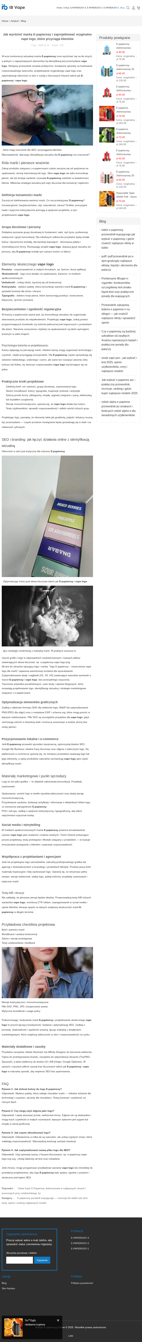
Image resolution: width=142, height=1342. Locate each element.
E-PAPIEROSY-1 (111, 8)
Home (59, 8)
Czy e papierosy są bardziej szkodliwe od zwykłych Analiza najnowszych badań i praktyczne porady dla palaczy (119, 340)
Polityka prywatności (82, 1283)
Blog (122, 8)
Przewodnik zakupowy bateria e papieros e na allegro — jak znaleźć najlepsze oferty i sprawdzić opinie (118, 313)
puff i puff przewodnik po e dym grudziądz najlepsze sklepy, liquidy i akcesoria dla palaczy (119, 263)
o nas (66, 8)
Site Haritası (8, 1288)
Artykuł (14, 21)
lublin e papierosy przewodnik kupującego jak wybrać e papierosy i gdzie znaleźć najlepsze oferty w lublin (118, 238)
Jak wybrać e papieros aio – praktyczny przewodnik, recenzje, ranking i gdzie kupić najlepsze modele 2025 (119, 386)
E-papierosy (54, 178)
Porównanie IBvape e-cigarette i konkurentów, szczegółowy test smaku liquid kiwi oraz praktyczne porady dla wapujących (117, 287)
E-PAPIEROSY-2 (95, 8)
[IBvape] (13, 7)
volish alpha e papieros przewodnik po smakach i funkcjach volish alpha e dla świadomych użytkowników (118, 408)
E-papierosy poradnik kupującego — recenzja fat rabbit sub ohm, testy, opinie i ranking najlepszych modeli (45, 1200)
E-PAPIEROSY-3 (78, 8)
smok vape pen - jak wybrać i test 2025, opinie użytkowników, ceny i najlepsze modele (119, 364)
